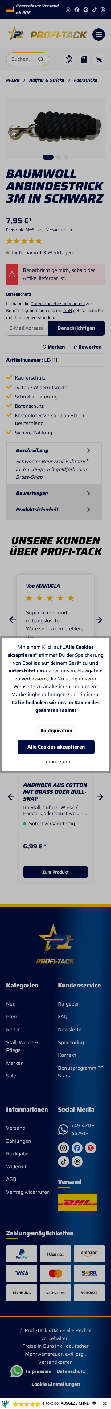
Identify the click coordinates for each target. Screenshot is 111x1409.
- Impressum (55, 761)
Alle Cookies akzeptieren (56, 747)
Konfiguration (56, 730)
